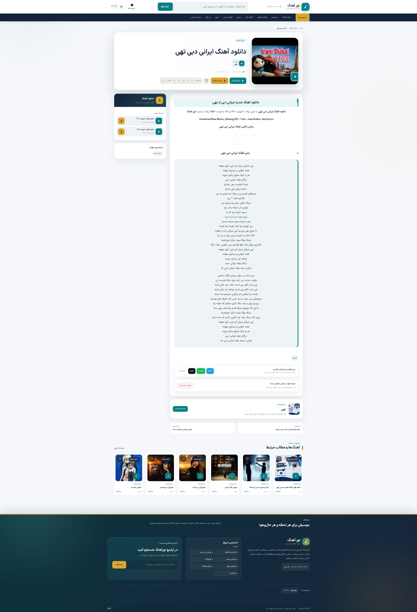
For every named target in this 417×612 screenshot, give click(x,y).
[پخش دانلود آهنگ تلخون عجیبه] (136, 476)
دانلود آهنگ (286, 17)
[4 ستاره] (188, 81)
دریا (240, 217)
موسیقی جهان (231, 566)
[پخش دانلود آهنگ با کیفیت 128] (159, 131)
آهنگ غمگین (262, 17)
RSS (109, 608)
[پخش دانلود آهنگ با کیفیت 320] (159, 121)
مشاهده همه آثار (180, 409)
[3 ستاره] (183, 81)
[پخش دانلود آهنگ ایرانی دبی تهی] (295, 76)
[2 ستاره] (179, 81)
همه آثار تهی (119, 448)
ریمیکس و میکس (205, 552)
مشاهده (277, 491)
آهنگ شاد (249, 17)
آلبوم (217, 17)
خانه (301, 28)
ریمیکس (274, 17)
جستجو (165, 6)
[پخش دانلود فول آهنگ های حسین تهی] (296, 476)
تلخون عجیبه (136, 487)
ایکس (192, 371)
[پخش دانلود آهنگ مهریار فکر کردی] (232, 476)
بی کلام (208, 17)
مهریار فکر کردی (231, 487)
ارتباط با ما (233, 573)
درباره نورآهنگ (206, 566)
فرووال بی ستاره (199, 487)
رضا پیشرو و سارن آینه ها (259, 487)
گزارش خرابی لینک (185, 385)
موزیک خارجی (195, 17)
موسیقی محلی (231, 559)
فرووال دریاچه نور (166, 487)
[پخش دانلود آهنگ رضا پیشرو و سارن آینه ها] (264, 476)
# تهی (295, 358)
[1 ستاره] (174, 81)
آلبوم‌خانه (208, 559)
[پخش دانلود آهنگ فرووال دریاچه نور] (168, 476)
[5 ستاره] (192, 81)
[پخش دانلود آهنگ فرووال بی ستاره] (200, 476)
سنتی (239, 17)
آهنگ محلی (227, 17)
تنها (242, 245)
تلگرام (210, 371)
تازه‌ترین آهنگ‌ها (230, 552)
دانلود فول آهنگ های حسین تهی (288, 487)
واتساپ (200, 371)
